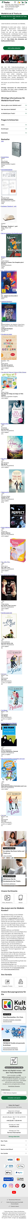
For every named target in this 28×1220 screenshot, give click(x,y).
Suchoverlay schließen (14, 6)
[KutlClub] (20, 1179)
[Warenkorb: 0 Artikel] (25, 2)
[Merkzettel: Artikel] (22, 2)
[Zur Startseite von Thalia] (9, 2)
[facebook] (5, 1186)
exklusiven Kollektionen (15, 940)
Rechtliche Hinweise (14, 1086)
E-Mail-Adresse (5, 1090)
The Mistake (4, 710)
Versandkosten (22, 1217)
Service (3, 1145)
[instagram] (11, 1186)
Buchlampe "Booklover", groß (8, 206)
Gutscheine (4, 133)
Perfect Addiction (5, 527)
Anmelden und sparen (14, 1098)
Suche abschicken (9, 8)
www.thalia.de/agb (19, 967)
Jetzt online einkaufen (14, 48)
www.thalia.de (13, 918)
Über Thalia (4, 1141)
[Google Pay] (20, 1166)
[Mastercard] (18, 1160)
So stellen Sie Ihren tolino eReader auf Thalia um (14, 17)
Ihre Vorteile (4, 1153)
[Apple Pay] (8, 1173)
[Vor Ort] (15, 2)
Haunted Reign (5, 157)
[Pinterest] (17, 1186)
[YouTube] (14, 1192)
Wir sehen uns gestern (6, 334)
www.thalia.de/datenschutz (11, 969)
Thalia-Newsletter (9, 955)
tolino (2, 125)
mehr (2, 141)
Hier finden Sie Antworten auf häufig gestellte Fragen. (14, 40)
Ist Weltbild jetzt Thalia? (8, 113)
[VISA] (10, 1160)
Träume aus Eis (5, 492)
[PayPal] (19, 1173)
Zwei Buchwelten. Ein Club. (14, 1010)
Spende (20, 982)
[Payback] (8, 1179)
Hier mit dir (4, 458)
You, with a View (5, 562)
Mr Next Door (5, 423)
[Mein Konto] (18, 2)
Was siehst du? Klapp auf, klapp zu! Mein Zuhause (13, 372)
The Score (4, 674)
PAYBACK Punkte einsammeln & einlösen (14, 1038)
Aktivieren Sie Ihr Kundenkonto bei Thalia (14, 872)
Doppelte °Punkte (7, 982)
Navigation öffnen (2, 7)
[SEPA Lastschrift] (9, 1166)
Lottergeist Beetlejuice (6, 301)
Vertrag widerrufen (14, 1136)
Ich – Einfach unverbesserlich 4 (9, 270)
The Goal (3, 815)
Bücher (20, 898)
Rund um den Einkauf (7, 1149)
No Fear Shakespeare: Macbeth (9, 723)
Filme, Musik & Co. (7, 898)
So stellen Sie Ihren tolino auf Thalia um (14, 844)
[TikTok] (23, 1186)
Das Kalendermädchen (6, 169)
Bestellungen (5, 129)
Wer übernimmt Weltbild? (8, 109)
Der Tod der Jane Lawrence (8, 575)
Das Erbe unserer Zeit (6, 612)
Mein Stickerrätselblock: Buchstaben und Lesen (13, 758)
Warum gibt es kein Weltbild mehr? (11, 105)
